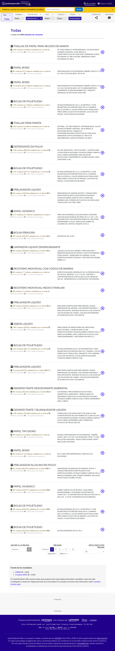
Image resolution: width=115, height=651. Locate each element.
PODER (58, 638)
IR (29, 549)
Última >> (63, 554)
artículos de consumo (33, 35)
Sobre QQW (106, 3)
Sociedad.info (83, 643)
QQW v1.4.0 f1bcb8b (47, 627)
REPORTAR (109, 14)
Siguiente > (52, 554)
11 (73, 549)
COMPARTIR (96, 14)
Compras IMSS (21, 575)
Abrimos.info (102, 638)
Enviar (79, 9)
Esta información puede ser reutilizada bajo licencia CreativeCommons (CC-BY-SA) (57, 624)
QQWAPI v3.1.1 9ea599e (67, 627)
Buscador (91, 3)
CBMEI (18, 572)
